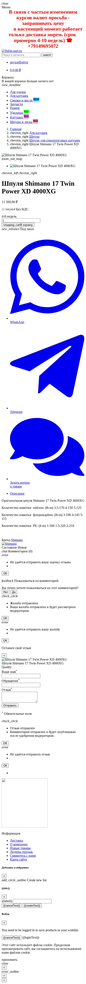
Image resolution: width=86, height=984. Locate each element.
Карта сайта (18, 859)
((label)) (7, 901)
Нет (5, 592)
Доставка (16, 840)
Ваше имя (9, 672)
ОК (5, 573)
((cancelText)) (11, 905)
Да (13, 592)
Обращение (11, 681)
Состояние (9, 547)
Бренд (6, 540)
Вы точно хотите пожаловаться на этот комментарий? (40, 588)
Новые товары (20, 848)
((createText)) (32, 905)
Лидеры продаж (21, 852)
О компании (19, 844)
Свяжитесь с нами (23, 855)
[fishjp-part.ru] (12, 51)
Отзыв (7, 690)
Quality (6, 667)
